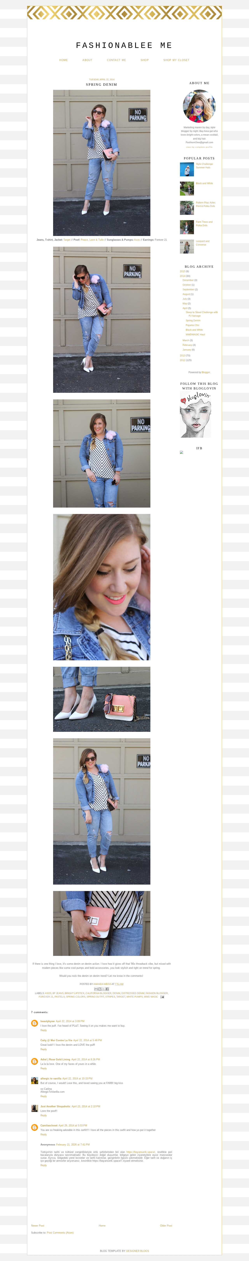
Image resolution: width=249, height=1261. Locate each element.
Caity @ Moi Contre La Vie (56, 1040)
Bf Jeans (58, 993)
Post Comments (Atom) (60, 1232)
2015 (183, 271)
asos (48, 993)
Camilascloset (48, 1125)
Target (66, 239)
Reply (43, 1030)
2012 (183, 360)
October (187, 284)
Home (63, 60)
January (187, 349)
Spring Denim (193, 320)
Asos (137, 239)
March (186, 340)
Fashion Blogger (157, 993)
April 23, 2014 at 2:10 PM (86, 1106)
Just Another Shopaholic (55, 1106)
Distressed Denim (133, 993)
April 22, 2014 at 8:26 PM (85, 1059)
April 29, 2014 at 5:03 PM (73, 1125)
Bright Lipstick (74, 993)
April (185, 308)
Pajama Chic (192, 325)
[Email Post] (162, 996)
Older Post (166, 1225)
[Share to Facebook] (107, 989)
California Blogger (98, 993)
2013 (183, 355)
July (185, 299)
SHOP (145, 60)
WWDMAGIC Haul (195, 334)
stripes (110, 996)
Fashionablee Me (124, 45)
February (188, 345)
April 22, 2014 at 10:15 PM (77, 1078)
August (187, 294)
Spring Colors (75, 996)
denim (116, 993)
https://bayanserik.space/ (140, 1152)
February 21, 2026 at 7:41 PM (73, 1144)
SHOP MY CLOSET (176, 60)
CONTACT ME (116, 60)
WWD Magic (151, 996)
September (189, 289)
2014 (183, 276)
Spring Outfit (95, 996)
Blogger (206, 372)
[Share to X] (103, 989)
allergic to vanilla (50, 1078)
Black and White (204, 183)
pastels (59, 996)
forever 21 (46, 996)
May (185, 303)
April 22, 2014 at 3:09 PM (70, 1021)
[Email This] (96, 989)
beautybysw (47, 1021)
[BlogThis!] (100, 989)
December (188, 280)
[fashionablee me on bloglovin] (195, 436)
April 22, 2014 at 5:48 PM (87, 1040)
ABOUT (87, 60)
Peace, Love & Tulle (92, 239)
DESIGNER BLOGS (137, 1251)
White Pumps (134, 996)
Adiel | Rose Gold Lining (55, 1059)
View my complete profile (199, 147)
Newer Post (37, 1225)
